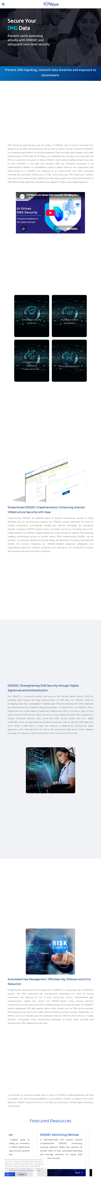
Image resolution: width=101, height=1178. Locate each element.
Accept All (10, 1174)
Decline (21, 1174)
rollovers (69, 997)
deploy (43, 160)
